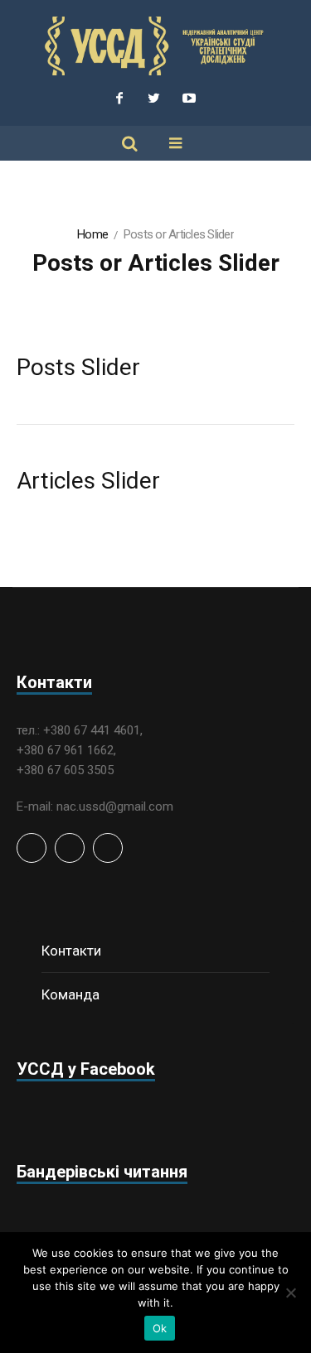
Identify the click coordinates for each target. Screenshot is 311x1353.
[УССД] (156, 46)
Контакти (71, 950)
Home (92, 234)
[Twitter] (154, 97)
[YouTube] (189, 97)
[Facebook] (119, 97)
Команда (70, 994)
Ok (160, 1328)
